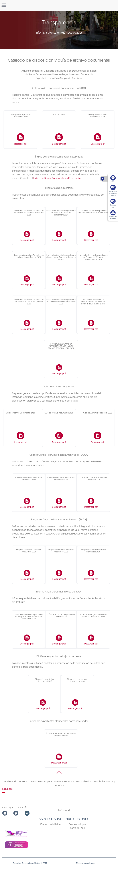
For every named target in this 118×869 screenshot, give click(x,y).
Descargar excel (59, 763)
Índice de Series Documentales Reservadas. (57, 178)
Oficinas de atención (113, 218)
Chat (113, 182)
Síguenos (7, 789)
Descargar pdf (20, 144)
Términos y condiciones (85, 863)
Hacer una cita (113, 206)
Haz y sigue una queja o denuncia (113, 193)
